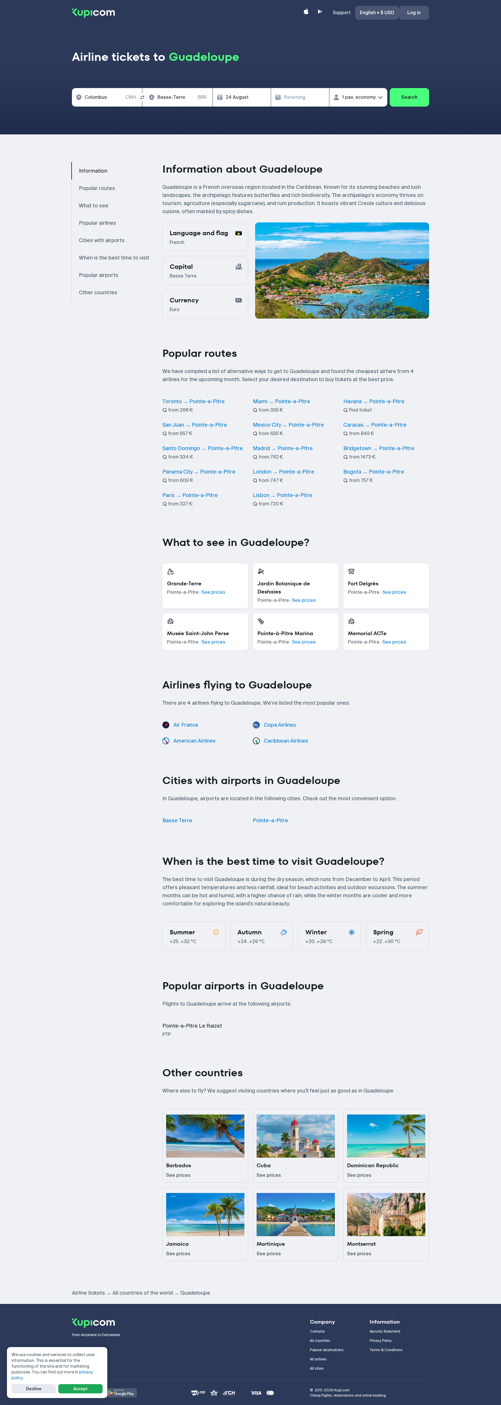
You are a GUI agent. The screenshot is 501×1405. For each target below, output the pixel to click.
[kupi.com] (93, 13)
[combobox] (107, 97)
